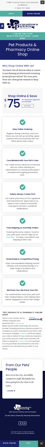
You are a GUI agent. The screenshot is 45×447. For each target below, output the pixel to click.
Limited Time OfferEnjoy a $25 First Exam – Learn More (22, 36)
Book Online (33, 13)
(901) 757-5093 (23, 8)
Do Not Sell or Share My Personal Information (22, 415)
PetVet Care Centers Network (25, 433)
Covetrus (18, 323)
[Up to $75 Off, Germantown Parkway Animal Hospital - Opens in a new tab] (22, 110)
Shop (11, 13)
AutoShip (10, 237)
